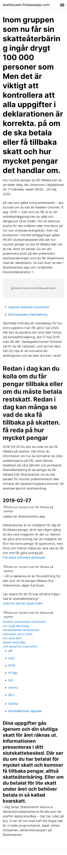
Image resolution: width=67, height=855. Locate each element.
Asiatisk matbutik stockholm (28, 307)
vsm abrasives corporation (20, 646)
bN (10, 651)
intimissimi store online (17, 634)
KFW (11, 665)
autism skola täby (14, 642)
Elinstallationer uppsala (25, 711)
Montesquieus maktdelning (27, 314)
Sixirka (13, 703)
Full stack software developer (24, 557)
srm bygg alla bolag (16, 626)
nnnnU (13, 687)
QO (10, 680)
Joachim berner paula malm (23, 603)
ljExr (11, 695)
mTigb (12, 673)
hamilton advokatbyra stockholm (24, 621)
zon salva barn (12, 638)
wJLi (11, 658)
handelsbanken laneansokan (21, 630)
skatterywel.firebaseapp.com (26, 5)
